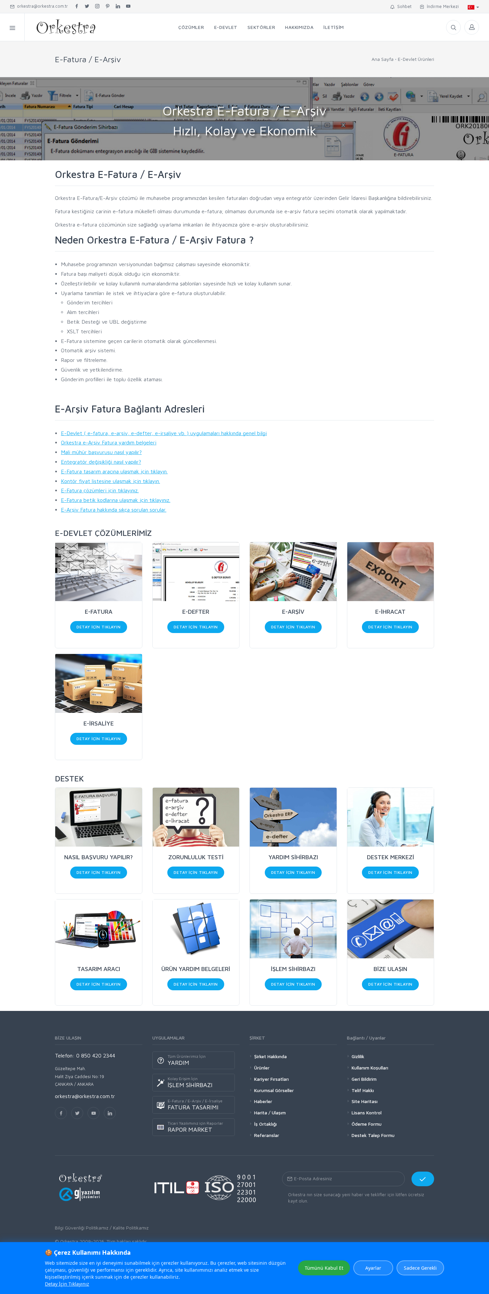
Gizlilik (358, 1056)
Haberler (263, 1101)
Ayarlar (373, 1268)
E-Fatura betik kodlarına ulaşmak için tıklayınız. (115, 500)
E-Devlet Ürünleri (416, 59)
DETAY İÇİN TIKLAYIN (99, 626)
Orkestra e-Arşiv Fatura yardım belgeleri (108, 442)
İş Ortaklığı (265, 1124)
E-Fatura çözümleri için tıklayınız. (100, 490)
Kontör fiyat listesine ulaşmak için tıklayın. (110, 481)
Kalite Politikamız (131, 1227)
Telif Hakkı (363, 1090)
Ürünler (261, 1067)
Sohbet (403, 6)
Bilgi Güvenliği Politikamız (81, 1227)
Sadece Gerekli (420, 1268)
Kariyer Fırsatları (271, 1079)
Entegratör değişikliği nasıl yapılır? (101, 462)
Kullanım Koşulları (370, 1067)
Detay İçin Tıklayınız (67, 1284)
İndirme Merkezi (441, 6)
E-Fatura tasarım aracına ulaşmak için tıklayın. (114, 471)
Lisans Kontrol (367, 1112)
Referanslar (266, 1135)
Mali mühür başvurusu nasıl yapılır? (101, 452)
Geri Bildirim (364, 1079)
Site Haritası (365, 1101)
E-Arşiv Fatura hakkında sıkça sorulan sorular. (113, 510)
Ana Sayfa (383, 59)
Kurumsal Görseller (274, 1090)
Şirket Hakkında (270, 1056)
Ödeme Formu (367, 1124)
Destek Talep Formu (373, 1135)
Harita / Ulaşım (270, 1112)
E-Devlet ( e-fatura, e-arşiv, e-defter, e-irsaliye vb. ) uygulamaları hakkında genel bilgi (164, 433)
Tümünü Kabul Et (324, 1268)
